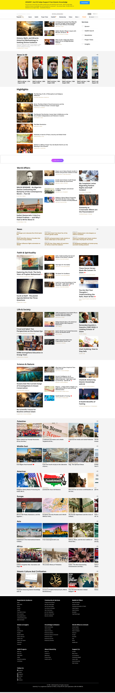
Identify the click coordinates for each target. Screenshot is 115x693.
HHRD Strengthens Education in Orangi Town (30, 353)
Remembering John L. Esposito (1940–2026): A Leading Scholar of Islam (88, 328)
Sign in (89, 14)
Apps (18, 627)
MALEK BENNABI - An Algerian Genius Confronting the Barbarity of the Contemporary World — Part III (29, 190)
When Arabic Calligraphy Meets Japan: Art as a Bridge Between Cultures (64, 41)
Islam (62, 26)
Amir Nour (20, 196)
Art (61, 44)
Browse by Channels (49, 640)
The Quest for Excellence (62, 273)
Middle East (74, 642)
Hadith (18, 610)
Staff (56, 326)
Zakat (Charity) (75, 610)
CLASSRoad (19, 661)
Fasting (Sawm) (65, 397)
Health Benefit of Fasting (62, 396)
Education (26, 357)
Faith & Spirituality (49, 627)
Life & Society (48, 629)
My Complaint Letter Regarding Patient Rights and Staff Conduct (87, 186)
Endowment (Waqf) (76, 657)
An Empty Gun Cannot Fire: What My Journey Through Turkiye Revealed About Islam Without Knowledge (66, 23)
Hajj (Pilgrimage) (76, 614)
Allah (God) (19, 604)
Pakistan (26, 48)
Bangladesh (65, 191)
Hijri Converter (20, 614)
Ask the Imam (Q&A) (49, 606)
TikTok (19, 678)
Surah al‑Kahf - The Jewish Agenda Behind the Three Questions (27, 298)
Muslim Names (20, 634)
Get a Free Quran (48, 610)
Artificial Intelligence (64, 382)
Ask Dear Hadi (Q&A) (49, 604)
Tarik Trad (57, 202)
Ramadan (74, 612)
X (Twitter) (19, 672)
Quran (25, 302)
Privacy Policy (48, 657)
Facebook (20, 670)
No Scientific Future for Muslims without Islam (26, 410)
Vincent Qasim (83, 274)
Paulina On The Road (59, 34)
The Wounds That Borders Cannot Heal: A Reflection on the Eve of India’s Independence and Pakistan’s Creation (51, 115)
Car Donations (75, 655)
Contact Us (47, 653)
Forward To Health (85, 298)
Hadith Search (89, 31)
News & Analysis (76, 630)
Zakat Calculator (20, 619)
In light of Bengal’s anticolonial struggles (64, 189)
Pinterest (20, 680)
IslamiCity (21, 276)
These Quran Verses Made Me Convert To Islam (87, 270)
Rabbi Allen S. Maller (59, 183)
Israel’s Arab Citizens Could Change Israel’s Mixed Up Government (65, 180)
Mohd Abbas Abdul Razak (38, 97)
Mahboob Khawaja (37, 136)
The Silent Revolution (40, 124)
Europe (73, 634)
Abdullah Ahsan (20, 48)
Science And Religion (27, 413)
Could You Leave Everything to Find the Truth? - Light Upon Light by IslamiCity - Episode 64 (65, 284)
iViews (83, 192)
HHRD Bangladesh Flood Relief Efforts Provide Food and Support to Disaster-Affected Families (66, 314)
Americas (74, 632)
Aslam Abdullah (37, 117)
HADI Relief (19, 655)
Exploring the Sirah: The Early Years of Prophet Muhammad (29, 273)
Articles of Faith (75, 604)
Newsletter (88, 35)
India (42, 117)
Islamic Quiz (20, 638)
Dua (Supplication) (21, 616)
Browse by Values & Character (51, 634)
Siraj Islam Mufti (21, 390)
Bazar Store (74, 653)
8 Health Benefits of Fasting (87, 403)
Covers (18, 629)
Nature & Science (48, 630)
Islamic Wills (75, 659)
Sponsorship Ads (76, 661)
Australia (74, 636)
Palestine (60, 334)
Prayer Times (89, 40)
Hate (84, 353)
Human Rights (88, 192)
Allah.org (19, 651)
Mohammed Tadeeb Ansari (85, 406)
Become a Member (49, 616)
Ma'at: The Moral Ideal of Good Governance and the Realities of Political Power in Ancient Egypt (49, 104)
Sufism (41, 126)
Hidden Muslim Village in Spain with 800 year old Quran (65, 31)
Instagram (20, 674)
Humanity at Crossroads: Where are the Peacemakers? (88, 209)
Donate (74, 651)
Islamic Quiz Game (21, 640)
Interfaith (66, 183)
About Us (47, 651)
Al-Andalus (66, 34)
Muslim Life (46, 97)
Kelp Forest (27, 390)
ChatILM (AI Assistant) (50, 602)
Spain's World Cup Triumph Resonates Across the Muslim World (66, 331)
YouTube (20, 676)
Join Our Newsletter (49, 612)
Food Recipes (20, 630)
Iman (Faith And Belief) (64, 259)
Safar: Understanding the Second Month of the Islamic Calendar (65, 256)
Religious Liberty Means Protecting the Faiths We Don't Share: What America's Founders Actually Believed (66, 199)
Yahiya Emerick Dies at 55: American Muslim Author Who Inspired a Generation (66, 323)
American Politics (63, 202)
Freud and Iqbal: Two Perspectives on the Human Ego (30, 330)
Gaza (43, 136)
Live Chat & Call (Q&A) (50, 608)
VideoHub (19, 642)
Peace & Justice (75, 629)
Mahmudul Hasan (58, 174)
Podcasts (19, 644)
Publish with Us (48, 659)
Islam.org (19, 653)
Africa (73, 640)
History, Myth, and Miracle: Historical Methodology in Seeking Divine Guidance (28, 40)
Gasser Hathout (58, 397)
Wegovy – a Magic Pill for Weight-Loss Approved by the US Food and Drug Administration (66, 388)
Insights (87, 44)
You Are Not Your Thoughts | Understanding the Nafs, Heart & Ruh (87, 293)
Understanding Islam (22, 617)
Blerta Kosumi (20, 357)
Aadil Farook (36, 126)
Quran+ (87, 26)
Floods (63, 317)
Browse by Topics (48, 636)
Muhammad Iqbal (31, 333)
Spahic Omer (57, 26)
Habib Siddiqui (20, 221)
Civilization (43, 107)
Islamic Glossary (20, 636)
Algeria (24, 196)
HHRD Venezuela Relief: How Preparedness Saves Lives (63, 340)
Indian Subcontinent (67, 174)
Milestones (47, 655)
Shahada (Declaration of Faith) (79, 606)
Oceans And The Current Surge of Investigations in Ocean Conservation (29, 386)
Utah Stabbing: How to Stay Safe (88, 350)
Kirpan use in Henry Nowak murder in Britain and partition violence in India (66, 171)
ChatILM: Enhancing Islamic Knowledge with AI (87, 382)
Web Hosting (75, 663)
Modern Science (66, 391)
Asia (73, 638)
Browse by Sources (49, 638)
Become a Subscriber (49, 614)
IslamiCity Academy (21, 659)
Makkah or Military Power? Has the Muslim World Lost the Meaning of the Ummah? (51, 145)
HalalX (18, 657)
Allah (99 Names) (76, 602)
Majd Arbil (57, 44)
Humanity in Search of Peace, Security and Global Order (50, 134)
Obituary (60, 326)
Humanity (90, 214)
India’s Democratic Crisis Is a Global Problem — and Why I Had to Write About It (28, 217)
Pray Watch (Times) (21, 612)
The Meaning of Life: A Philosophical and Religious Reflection (48, 94)
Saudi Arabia (43, 148)
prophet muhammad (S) (29, 276)
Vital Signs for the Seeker (62, 264)
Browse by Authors (49, 632)
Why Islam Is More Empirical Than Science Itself (65, 368)
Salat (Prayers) (75, 608)
